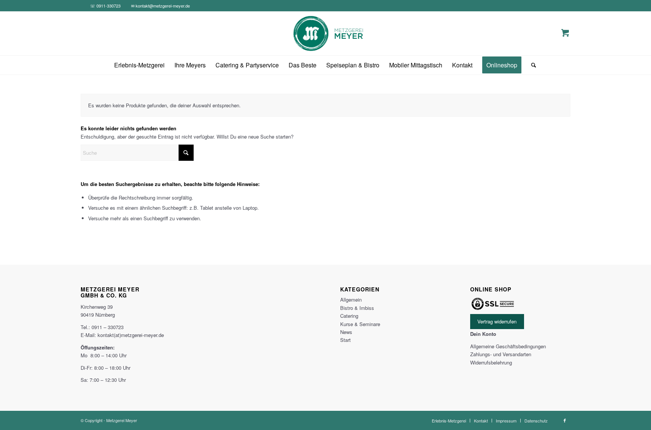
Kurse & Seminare (360, 324)
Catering (349, 315)
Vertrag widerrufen (497, 321)
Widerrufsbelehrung (491, 362)
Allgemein (351, 299)
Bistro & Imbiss (357, 307)
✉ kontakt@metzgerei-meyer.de (160, 6)
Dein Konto (483, 333)
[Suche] (531, 65)
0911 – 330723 (108, 327)
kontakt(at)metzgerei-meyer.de (131, 335)
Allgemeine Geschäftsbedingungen (508, 346)
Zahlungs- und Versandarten (500, 354)
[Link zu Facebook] (564, 420)
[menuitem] (139, 65)
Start (345, 339)
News (346, 331)
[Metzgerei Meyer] (326, 33)
